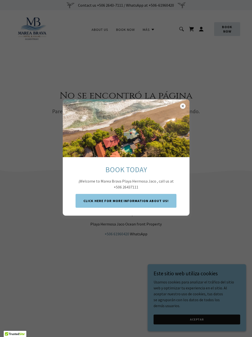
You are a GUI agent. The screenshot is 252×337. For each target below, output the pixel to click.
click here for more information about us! (126, 201)
